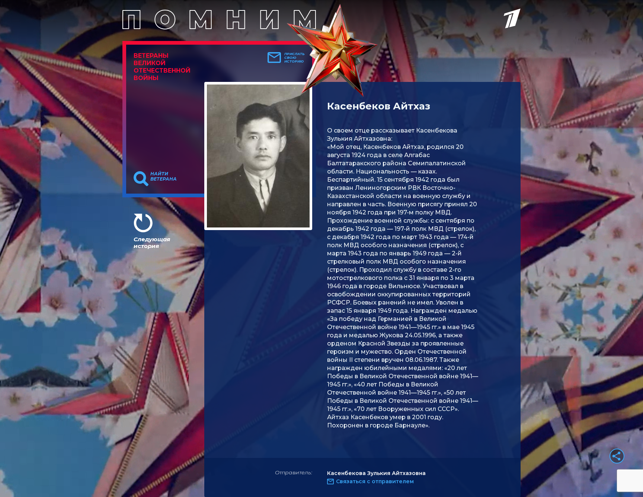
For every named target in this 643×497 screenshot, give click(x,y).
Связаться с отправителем (375, 481)
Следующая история (152, 242)
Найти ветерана (163, 176)
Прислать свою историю (294, 57)
